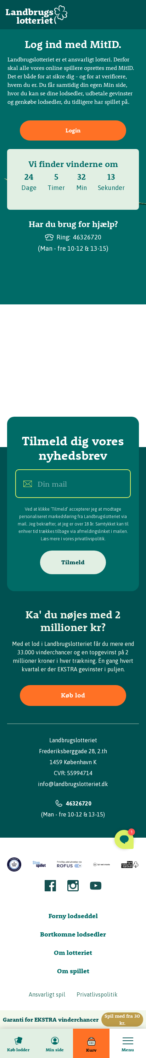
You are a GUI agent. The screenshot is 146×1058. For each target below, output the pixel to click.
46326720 (87, 237)
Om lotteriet (73, 953)
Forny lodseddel (73, 916)
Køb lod (73, 695)
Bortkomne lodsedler (73, 934)
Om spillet (73, 971)
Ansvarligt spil (47, 994)
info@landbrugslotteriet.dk (73, 784)
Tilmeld (73, 562)
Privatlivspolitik (97, 994)
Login (73, 130)
